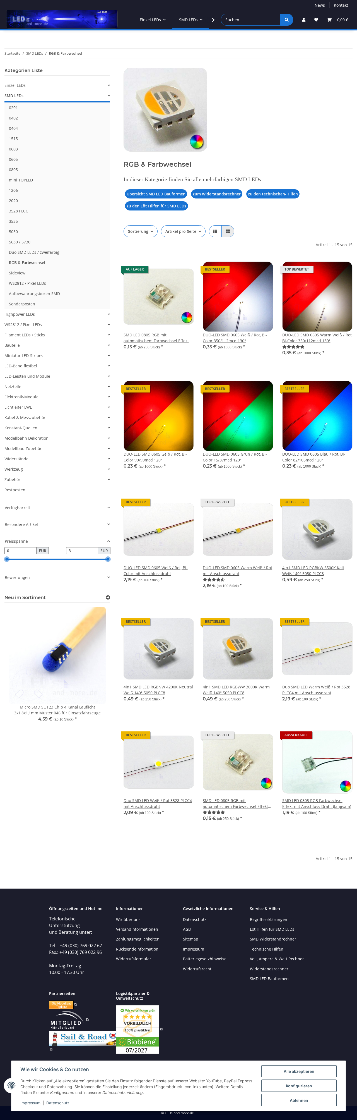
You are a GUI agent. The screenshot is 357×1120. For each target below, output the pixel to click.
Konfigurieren (299, 1085)
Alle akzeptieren (299, 1071)
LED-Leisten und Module (27, 376)
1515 (13, 138)
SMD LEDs (13, 95)
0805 (13, 169)
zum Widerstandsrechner (217, 194)
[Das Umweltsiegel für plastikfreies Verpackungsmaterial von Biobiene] (139, 1029)
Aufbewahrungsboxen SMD (34, 293)
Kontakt (341, 5)
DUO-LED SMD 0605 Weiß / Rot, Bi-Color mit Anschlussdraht (156, 570)
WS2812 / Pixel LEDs (27, 283)
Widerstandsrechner (269, 968)
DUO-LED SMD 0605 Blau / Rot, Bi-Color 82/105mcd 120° (313, 457)
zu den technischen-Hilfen (273, 194)
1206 (13, 190)
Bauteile (12, 345)
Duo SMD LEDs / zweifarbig (34, 252)
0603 (13, 149)
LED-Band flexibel (20, 365)
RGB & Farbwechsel (27, 262)
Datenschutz (57, 1102)
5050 (13, 231)
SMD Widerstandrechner (273, 939)
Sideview (17, 273)
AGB (187, 929)
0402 (13, 118)
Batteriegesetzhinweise (204, 958)
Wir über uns (128, 919)
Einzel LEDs (15, 85)
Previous (18, 671)
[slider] (6, 559)
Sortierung (138, 231)
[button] (304, 19)
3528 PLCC (18, 211)
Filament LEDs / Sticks (24, 335)
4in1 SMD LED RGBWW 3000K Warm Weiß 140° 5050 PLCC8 (236, 689)
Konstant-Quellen (20, 427)
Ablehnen (299, 1100)
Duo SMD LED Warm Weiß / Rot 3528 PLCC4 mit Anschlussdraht (316, 689)
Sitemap (190, 939)
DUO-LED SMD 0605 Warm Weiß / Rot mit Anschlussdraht (237, 570)
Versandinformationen (137, 929)
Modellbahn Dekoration (26, 438)
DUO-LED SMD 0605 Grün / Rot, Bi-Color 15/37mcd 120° (235, 457)
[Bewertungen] (293, 346)
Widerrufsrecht (197, 968)
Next (96, 671)
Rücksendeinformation (137, 949)
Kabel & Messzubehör (24, 417)
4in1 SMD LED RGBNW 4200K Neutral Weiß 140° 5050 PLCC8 (158, 689)
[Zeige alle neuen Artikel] (108, 597)
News (320, 5)
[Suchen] (286, 20)
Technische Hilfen (266, 949)
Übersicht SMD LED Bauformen (156, 194)
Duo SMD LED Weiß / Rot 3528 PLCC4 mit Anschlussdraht (158, 803)
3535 (13, 221)
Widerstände (16, 458)
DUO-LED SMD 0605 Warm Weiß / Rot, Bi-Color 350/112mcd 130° (317, 337)
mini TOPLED (21, 180)
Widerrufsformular (133, 958)
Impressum (30, 1102)
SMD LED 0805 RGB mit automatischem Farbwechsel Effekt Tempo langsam (235, 803)
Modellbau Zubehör (23, 448)
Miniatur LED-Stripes (23, 355)
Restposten (14, 489)
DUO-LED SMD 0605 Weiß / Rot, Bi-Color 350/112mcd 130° (235, 337)
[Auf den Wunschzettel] (184, 271)
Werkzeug (13, 469)
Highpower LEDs (19, 314)
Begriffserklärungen (268, 919)
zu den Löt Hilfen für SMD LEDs (156, 206)
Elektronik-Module (21, 396)
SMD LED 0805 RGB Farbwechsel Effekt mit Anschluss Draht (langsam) (316, 803)
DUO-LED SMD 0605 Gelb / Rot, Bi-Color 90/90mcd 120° (155, 457)
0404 (13, 128)
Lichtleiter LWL (18, 407)
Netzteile (12, 386)
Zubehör (12, 479)
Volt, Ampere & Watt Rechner (277, 958)
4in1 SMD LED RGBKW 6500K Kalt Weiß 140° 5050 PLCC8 (313, 570)
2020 (13, 200)
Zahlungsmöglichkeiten (138, 939)
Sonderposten (22, 304)
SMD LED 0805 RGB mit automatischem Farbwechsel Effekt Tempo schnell (156, 338)
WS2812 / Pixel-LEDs (23, 324)
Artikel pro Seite (180, 231)
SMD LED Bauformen (269, 978)
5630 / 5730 (19, 242)
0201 (13, 107)
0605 (13, 159)
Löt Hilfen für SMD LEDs (272, 929)
